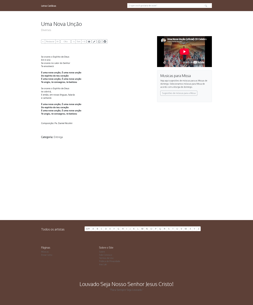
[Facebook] (104, 41)
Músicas (45, 251)
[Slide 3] (131, 203)
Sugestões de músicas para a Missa (179, 93)
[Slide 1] (122, 203)
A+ (58, 41)
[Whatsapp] (99, 41)
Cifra (65, 41)
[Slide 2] (126, 203)
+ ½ (83, 41)
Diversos (46, 30)
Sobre (102, 251)
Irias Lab (103, 264)
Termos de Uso (106, 258)
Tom (78, 41)
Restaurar (50, 41)
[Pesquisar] (206, 5)
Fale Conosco (105, 255)
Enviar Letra (46, 255)
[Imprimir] (89, 41)
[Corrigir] (94, 41)
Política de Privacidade (109, 261)
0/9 (88, 228)
